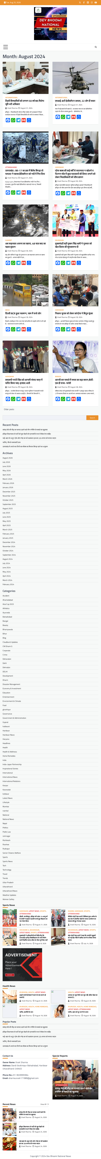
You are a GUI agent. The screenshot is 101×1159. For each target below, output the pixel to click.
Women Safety (8, 899)
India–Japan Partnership (12, 764)
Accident (6, 595)
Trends (5, 878)
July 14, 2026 (88, 943)
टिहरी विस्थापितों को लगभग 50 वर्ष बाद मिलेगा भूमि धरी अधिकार (24, 102)
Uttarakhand (11, 167)
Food (4, 705)
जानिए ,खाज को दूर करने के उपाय (78, 1012)
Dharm (5, 680)
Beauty (5, 625)
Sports (5, 857)
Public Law (7, 831)
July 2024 (6, 563)
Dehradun (59, 240)
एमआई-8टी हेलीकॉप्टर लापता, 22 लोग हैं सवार (75, 101)
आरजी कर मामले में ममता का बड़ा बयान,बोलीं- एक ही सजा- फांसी (74, 381)
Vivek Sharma (12, 108)
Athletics (6, 608)
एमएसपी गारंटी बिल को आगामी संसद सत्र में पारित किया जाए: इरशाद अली (23, 381)
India (4, 760)
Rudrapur (6, 848)
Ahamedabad (8, 599)
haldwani (6, 726)
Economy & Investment (12, 688)
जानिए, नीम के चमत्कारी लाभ (12, 442)
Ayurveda (6, 612)
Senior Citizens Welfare (12, 852)
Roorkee (6, 844)
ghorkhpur (7, 709)
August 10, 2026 (90, 924)
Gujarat (8, 240)
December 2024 (9, 542)
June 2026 (7, 466)
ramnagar (6, 836)
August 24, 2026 (77, 1095)
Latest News (7, 798)
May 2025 (7, 521)
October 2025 (8, 500)
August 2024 (8, 559)
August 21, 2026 (41, 924)
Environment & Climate (12, 701)
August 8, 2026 (40, 943)
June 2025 (7, 516)
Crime (5, 654)
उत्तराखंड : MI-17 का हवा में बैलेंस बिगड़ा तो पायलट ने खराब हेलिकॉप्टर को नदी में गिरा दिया (25, 172)
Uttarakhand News (10, 890)
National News (8, 819)
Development (8, 675)
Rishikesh (6, 840)
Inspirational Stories (10, 768)
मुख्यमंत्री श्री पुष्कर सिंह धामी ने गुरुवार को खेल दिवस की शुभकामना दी (73, 245)
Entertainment (8, 696)
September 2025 (9, 504)
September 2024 (9, 554)
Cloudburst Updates (10, 642)
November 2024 (9, 546)
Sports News (8, 861)
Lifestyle (6, 802)
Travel (5, 874)
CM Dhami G (7, 646)
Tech (4, 865)
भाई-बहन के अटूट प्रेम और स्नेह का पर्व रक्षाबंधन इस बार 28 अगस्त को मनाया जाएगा (29, 438)
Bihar (5, 633)
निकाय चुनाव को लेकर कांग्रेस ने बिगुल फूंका (74, 313)
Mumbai (6, 806)
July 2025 (6, 512)
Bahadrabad (7, 616)
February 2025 (8, 533)
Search (92, 417)
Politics (5, 827)
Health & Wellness (10, 751)
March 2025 (7, 529)
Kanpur (5, 785)
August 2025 (8, 508)
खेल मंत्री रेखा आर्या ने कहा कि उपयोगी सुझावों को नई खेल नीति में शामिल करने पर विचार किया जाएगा (82, 937)
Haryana (6, 739)
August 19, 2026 (41, 1015)
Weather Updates (9, 895)
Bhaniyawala (8, 629)
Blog (4, 637)
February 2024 (8, 584)
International (11, 98)
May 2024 (7, 571)
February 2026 (8, 483)
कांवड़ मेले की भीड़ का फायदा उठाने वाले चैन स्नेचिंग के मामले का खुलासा (25, 429)
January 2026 (8, 487)
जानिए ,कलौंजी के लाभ (26, 1012)
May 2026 (7, 470)
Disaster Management (11, 684)
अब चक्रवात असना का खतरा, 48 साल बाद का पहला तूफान (25, 245)
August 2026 (8, 457)
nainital (5, 810)
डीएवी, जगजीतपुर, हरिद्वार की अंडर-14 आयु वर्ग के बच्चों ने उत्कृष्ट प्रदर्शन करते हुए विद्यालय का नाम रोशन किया (33, 918)
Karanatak (7, 789)
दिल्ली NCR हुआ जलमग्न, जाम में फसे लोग (23, 313)
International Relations (11, 781)
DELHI (5, 671)
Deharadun (7, 659)
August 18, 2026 (90, 1015)
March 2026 (7, 479)
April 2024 (7, 575)
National (6, 815)
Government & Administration (14, 718)
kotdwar (6, 793)
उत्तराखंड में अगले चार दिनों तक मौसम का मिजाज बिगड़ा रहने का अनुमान (25, 446)
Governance (7, 713)
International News (10, 777)
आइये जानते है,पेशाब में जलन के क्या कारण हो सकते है (32, 996)
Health (5, 747)
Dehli (7, 310)
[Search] (96, 47)
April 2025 (7, 525)
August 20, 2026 (90, 1001)
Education (6, 692)
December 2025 (9, 491)
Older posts (9, 409)
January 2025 (8, 538)
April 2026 (7, 474)
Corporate (6, 650)
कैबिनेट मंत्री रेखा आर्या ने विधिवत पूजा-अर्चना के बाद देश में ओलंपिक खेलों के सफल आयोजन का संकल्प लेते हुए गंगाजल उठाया (82, 918)
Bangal (58, 377)
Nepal (5, 823)
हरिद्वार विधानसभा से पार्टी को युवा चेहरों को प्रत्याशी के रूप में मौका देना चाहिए (27, 433)
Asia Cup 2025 (8, 604)
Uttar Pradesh (8, 882)
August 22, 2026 (41, 1001)
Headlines (6, 743)
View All (44, 1104)
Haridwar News (9, 734)
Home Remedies (9, 755)
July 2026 (6, 462)
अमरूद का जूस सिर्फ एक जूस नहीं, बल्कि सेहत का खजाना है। (82, 996)
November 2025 (9, 495)
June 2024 (7, 567)
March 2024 (7, 580)
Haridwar (59, 167)
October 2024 (8, 550)
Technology (7, 869)
